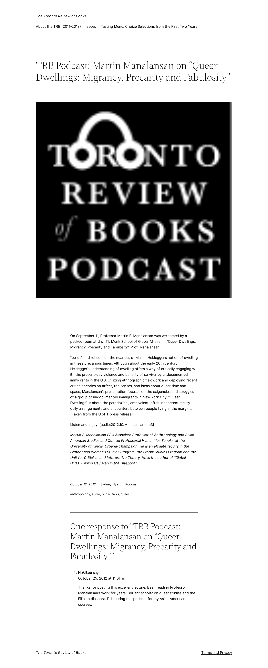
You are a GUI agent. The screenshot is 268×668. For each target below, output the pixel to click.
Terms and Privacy (216, 653)
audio (96, 494)
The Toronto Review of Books (61, 16)
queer (125, 494)
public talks (110, 494)
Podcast (131, 484)
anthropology (80, 494)
